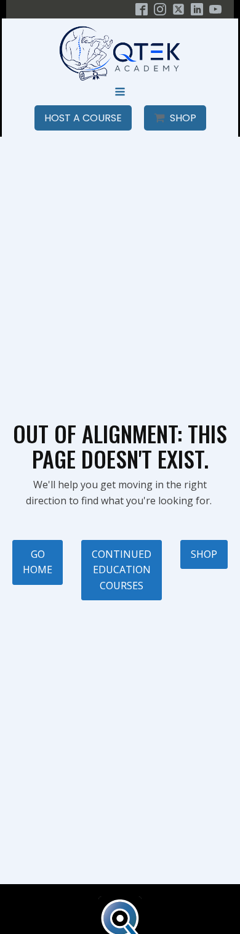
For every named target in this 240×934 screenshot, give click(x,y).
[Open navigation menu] (120, 93)
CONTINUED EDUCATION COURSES (121, 569)
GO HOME (37, 562)
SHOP (204, 554)
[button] (83, 118)
